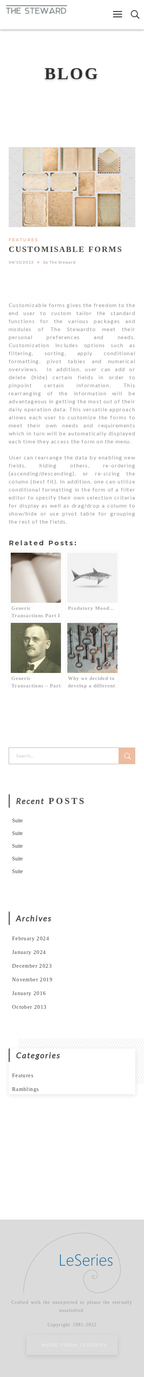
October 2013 (29, 1007)
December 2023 (32, 966)
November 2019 (32, 979)
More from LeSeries (74, 1345)
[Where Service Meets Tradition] (36, 9)
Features (23, 239)
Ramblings (25, 1089)
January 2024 (29, 952)
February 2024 (30, 938)
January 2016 (29, 993)
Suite (17, 820)
